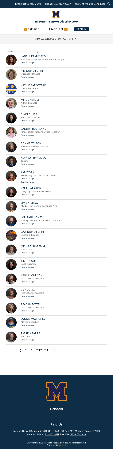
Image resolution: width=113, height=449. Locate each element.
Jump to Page (42, 349)
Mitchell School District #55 (50, 39)
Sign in (81, 29)
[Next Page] (31, 349)
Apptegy (62, 445)
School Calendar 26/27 (58, 3)
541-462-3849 (78, 434)
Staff (75, 39)
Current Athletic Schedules (90, 3)
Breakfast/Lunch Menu (28, 3)
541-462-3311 (52, 434)
